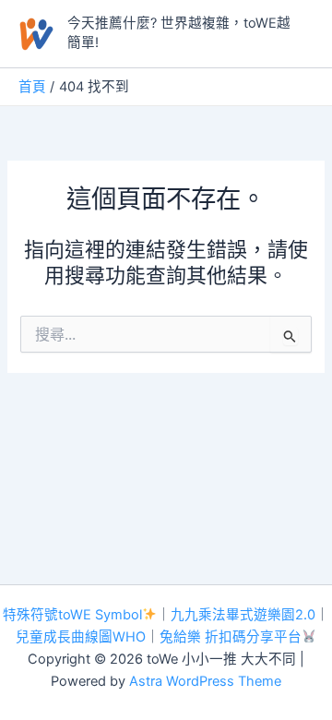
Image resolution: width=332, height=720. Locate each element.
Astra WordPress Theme (205, 681)
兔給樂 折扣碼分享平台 (231, 637)
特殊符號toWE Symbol (72, 614)
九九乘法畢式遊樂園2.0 (243, 614)
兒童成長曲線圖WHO (81, 637)
